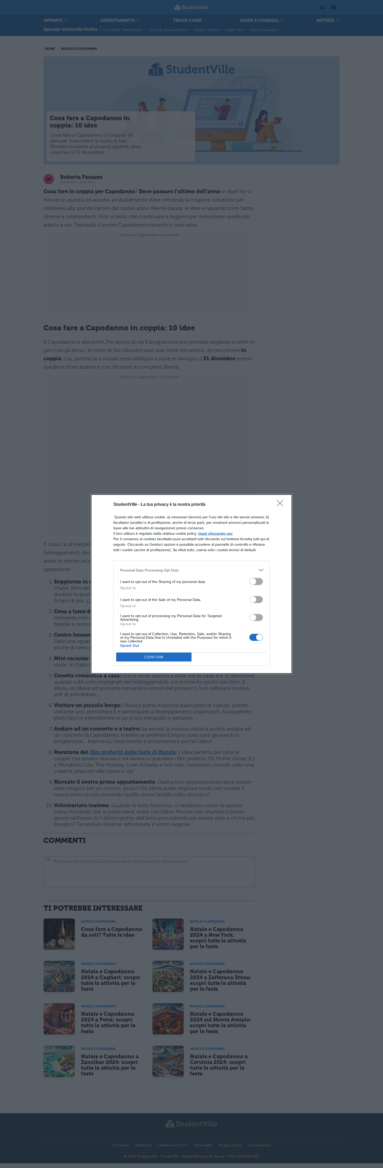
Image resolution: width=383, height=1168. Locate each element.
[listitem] (191, 570)
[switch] (256, 581)
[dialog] (191, 584)
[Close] (282, 505)
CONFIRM (154, 657)
